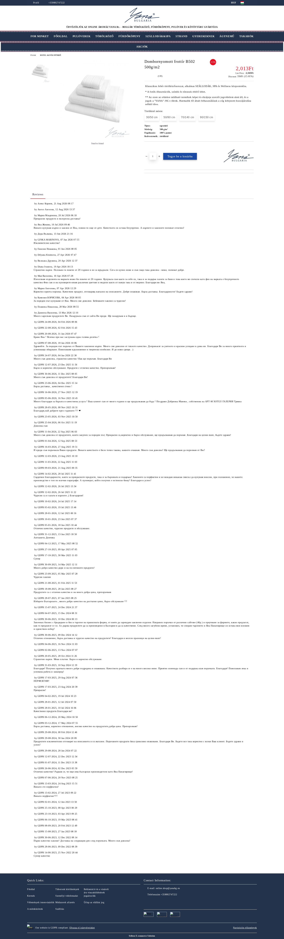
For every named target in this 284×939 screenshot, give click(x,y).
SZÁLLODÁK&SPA (158, 36)
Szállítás (59, 909)
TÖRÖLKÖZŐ (104, 36)
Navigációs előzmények (245, 928)
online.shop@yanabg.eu (168, 888)
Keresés (31, 896)
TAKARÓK (246, 36)
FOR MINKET (40, 36)
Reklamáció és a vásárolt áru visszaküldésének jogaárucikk (96, 892)
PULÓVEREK (82, 36)
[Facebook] (146, 901)
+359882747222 (56, 2)
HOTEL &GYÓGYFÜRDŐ (50, 55)
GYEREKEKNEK (203, 36)
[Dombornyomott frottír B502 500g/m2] (94, 137)
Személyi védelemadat (66, 896)
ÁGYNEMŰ (226, 36)
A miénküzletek (35, 909)
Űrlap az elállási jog (94, 902)
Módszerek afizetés (65, 902)
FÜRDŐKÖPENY (129, 36)
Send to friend (97, 143)
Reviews (37, 194)
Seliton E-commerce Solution (142, 936)
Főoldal (33, 55)
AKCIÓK (142, 46)
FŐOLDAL (61, 36)
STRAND (181, 36)
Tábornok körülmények (67, 889)
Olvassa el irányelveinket (82, 928)
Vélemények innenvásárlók (40, 902)
